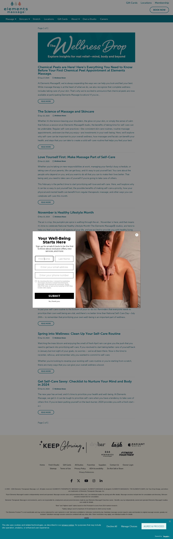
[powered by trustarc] (166, 536)
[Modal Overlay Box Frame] (86, 269)
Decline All (112, 526)
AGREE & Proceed (154, 526)
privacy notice (68, 524)
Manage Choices (129, 526)
